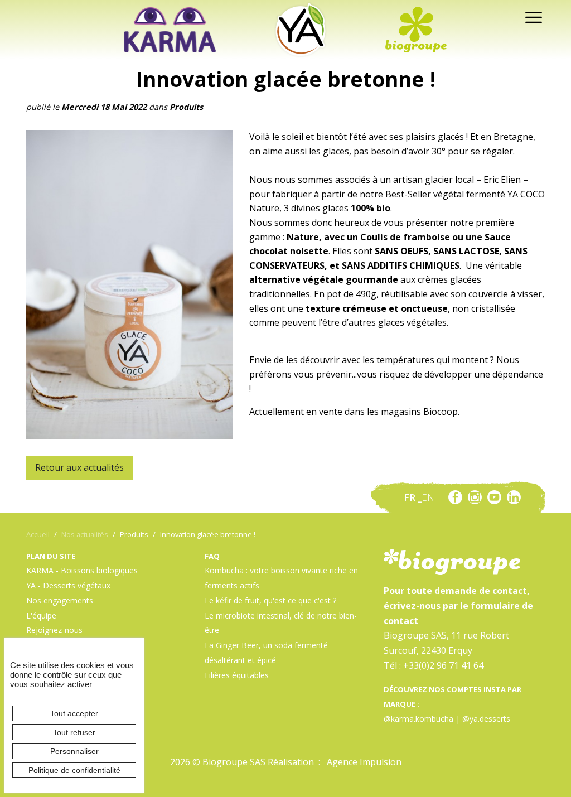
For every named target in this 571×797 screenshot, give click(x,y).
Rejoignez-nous (54, 630)
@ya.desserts (486, 718)
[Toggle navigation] (530, 16)
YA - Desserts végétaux (68, 585)
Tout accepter (74, 713)
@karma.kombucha (418, 718)
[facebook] (455, 497)
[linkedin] (514, 497)
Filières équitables (237, 675)
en (428, 497)
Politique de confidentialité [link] (74, 770)
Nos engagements (59, 600)
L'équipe (41, 615)
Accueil (38, 534)
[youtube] (494, 497)
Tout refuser (74, 732)
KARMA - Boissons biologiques (82, 570)
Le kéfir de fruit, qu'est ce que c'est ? (270, 600)
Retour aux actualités (79, 467)
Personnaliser (74, 751)
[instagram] (475, 497)
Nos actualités (84, 534)
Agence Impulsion (364, 762)
